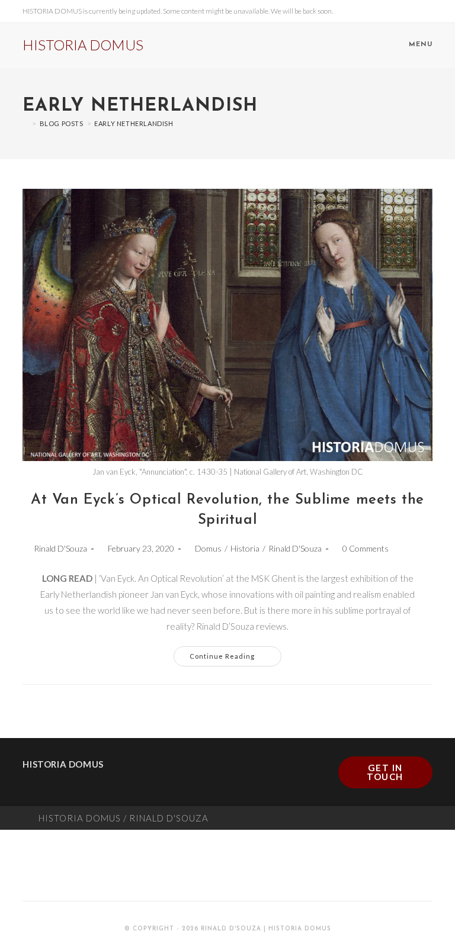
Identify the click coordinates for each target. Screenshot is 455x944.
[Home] (25, 123)
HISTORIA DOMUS (83, 44)
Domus (208, 548)
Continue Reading (235, 653)
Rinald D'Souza (60, 548)
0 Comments (365, 548)
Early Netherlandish (133, 123)
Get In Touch (385, 772)
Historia (244, 548)
